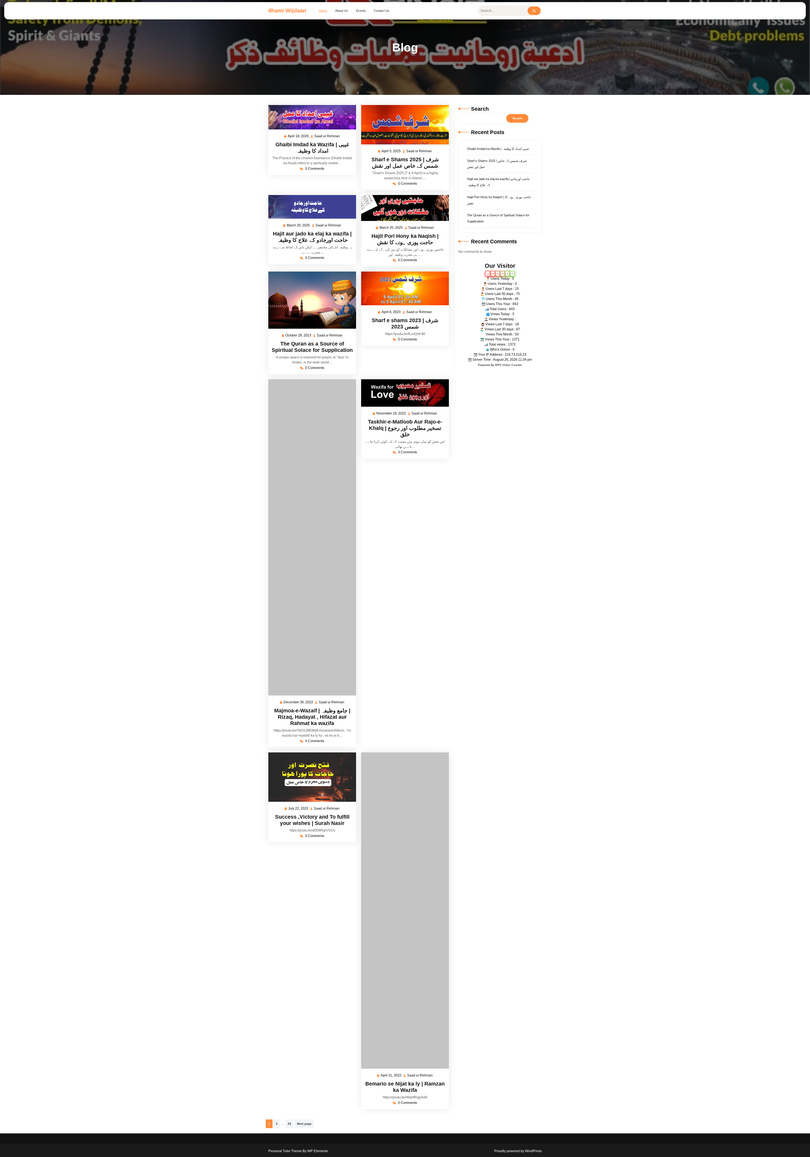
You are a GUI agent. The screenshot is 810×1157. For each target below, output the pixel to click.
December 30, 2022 (298, 702)
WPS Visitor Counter (508, 365)
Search (480, 109)
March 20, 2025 (298, 225)
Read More (310, 117)
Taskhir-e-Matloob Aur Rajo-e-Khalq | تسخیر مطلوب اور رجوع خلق (405, 428)
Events (361, 10)
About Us (341, 10)
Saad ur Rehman (327, 136)
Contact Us (381, 10)
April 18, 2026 (298, 136)
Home (323, 10)
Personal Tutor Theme (285, 1151)
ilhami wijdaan (287, 10)
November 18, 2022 (391, 414)
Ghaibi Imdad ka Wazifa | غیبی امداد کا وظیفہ (498, 149)
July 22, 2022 (298, 809)
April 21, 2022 (391, 1076)
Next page (304, 1123)
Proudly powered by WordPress (518, 1151)
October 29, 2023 (298, 336)
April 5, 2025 (391, 151)
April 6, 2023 (391, 312)
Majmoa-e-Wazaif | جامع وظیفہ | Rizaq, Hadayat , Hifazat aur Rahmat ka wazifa (312, 717)
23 (289, 1123)
